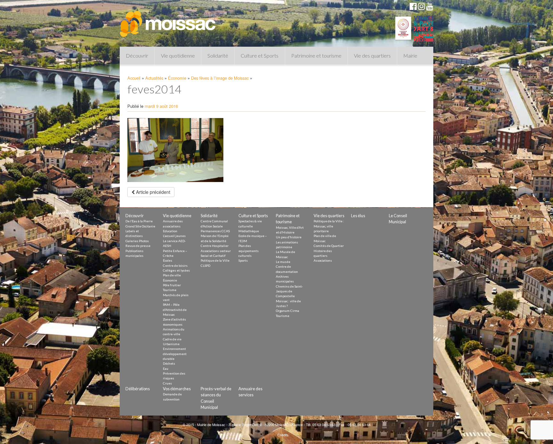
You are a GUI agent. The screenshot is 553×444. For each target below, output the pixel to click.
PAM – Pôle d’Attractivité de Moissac (175, 309)
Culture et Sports (259, 55)
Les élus (358, 215)
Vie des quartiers (372, 55)
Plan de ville (172, 275)
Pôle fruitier (172, 285)
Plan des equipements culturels (248, 251)
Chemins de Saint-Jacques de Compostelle (289, 291)
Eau (165, 368)
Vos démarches (177, 388)
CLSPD (205, 265)
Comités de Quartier (329, 246)
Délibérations (137, 388)
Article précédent (152, 192)
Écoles (167, 260)
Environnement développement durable (175, 354)
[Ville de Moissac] (168, 21)
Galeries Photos (137, 241)
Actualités (154, 78)
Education (170, 231)
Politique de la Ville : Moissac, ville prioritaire (329, 226)
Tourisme (169, 290)
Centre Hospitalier (214, 246)
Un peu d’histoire (288, 237)
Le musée (283, 262)
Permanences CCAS (215, 231)
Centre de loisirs (175, 265)
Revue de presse (137, 246)
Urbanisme (171, 344)
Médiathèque (248, 231)
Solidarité (217, 55)
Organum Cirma (287, 311)
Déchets (169, 363)
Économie (177, 78)
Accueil (133, 78)
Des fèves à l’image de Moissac (220, 78)
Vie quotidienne (178, 55)
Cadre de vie (172, 339)
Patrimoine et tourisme (316, 55)
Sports (243, 260)
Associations (323, 260)
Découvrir (137, 55)
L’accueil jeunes (174, 236)
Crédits (283, 434)
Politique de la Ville (215, 260)
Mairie (410, 55)
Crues (167, 383)
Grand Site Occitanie (140, 226)
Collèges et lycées (176, 270)
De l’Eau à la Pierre (139, 221)
